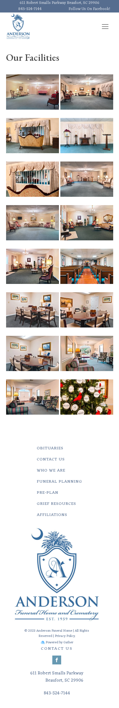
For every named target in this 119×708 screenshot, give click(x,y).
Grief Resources (56, 504)
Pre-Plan (47, 493)
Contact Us (51, 459)
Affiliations (52, 515)
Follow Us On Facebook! (89, 9)
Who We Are (51, 470)
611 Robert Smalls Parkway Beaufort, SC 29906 (59, 3)
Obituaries (50, 448)
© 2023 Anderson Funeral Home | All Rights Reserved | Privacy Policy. (56, 633)
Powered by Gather (59, 642)
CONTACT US (57, 649)
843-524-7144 (30, 9)
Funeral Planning (59, 481)
